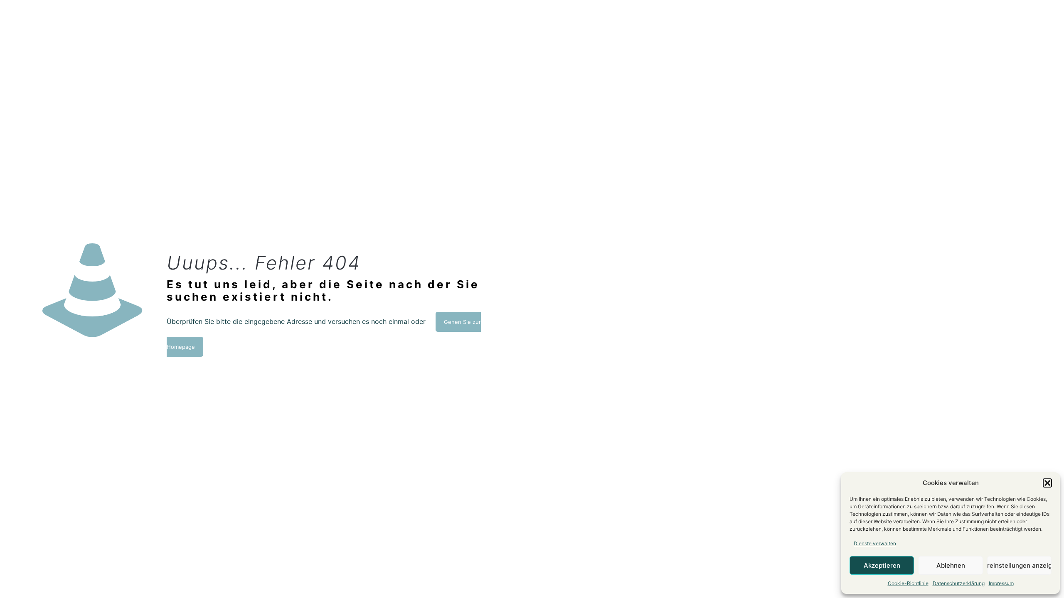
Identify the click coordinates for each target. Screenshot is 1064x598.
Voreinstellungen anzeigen (1019, 565)
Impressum (1001, 583)
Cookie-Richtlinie (908, 583)
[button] (1047, 483)
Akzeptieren (882, 565)
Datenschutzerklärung (959, 583)
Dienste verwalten (875, 543)
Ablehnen (950, 565)
